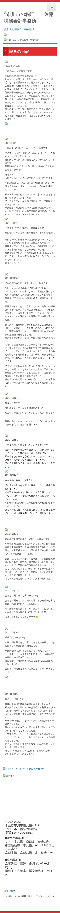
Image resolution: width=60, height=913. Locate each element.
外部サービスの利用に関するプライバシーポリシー (31, 896)
